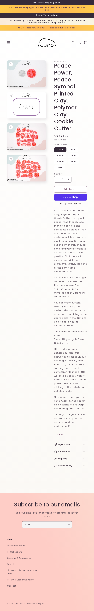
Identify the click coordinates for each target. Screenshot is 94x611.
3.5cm (60, 155)
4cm (73, 155)
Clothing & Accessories (19, 558)
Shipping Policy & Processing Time (22, 572)
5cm (73, 161)
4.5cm (60, 161)
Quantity (58, 174)
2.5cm (60, 149)
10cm (60, 167)
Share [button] (60, 434)
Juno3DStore (20, 604)
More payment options (70, 204)
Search (10, 564)
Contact (11, 585)
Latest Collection (16, 545)
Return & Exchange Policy (20, 579)
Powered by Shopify (35, 604)
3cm (73, 149)
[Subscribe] (69, 524)
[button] (8, 42)
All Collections (14, 552)
